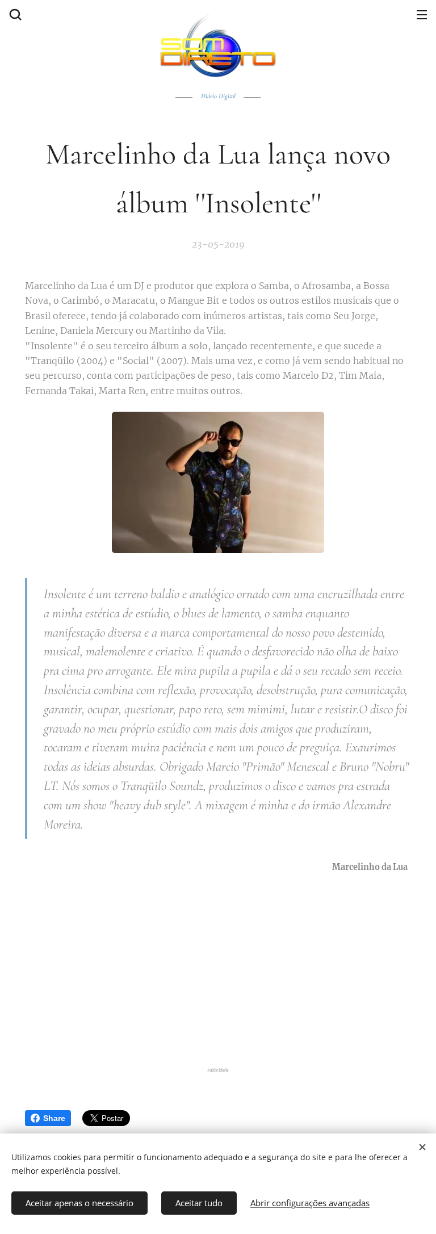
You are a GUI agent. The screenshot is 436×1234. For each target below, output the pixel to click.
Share (54, 1118)
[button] (14, 14)
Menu (421, 14)
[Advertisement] (225, 967)
